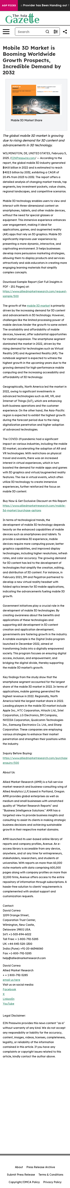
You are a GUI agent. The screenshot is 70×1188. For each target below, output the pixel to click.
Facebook (9, 989)
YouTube (8, 1003)
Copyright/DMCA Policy (24, 1182)
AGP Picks (9, 5)
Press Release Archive (40, 1167)
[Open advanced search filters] (55, 32)
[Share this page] (65, 31)
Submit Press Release (21, 1174)
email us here (11, 980)
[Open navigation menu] (6, 31)
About (19, 1167)
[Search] (47, 32)
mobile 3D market (38, 305)
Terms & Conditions (50, 1174)
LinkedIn (8, 999)
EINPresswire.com (23, 158)
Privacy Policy (52, 1182)
